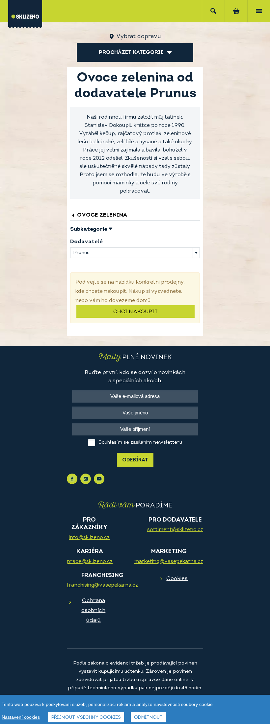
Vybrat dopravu (138, 37)
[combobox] (135, 252)
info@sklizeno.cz (89, 537)
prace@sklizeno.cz (90, 561)
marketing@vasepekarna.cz (168, 561)
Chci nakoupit (135, 312)
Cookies (177, 578)
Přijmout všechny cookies (86, 717)
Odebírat (135, 460)
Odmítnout (148, 717)
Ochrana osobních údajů (93, 610)
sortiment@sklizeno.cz (175, 529)
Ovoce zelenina (101, 215)
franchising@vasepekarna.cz (102, 585)
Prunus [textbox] (81, 252)
